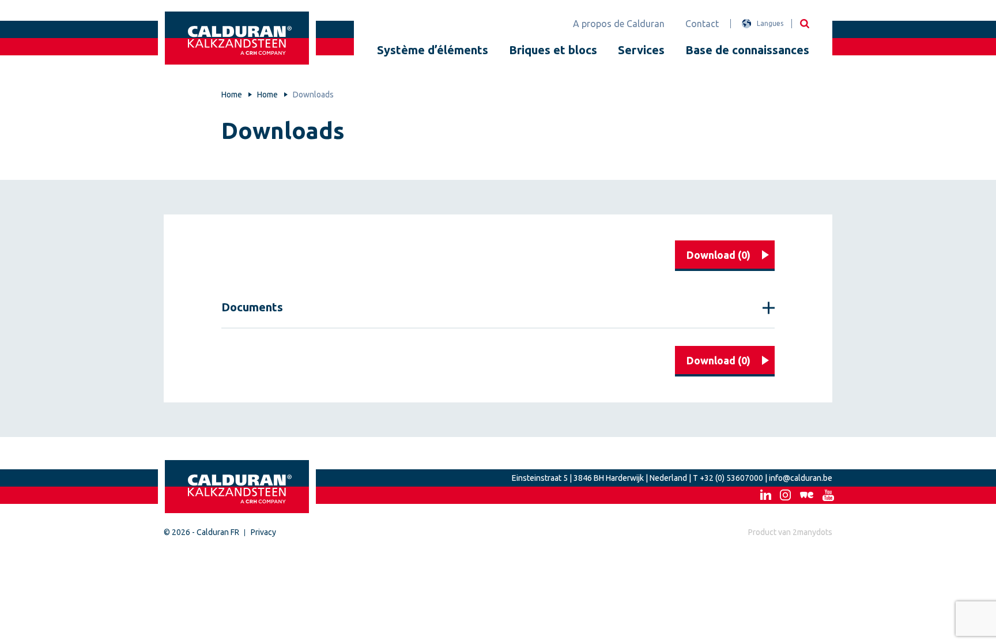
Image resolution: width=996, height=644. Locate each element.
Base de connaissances (747, 50)
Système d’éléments (432, 50)
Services (641, 50)
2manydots (812, 532)
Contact (702, 23)
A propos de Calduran (619, 23)
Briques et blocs (553, 50)
